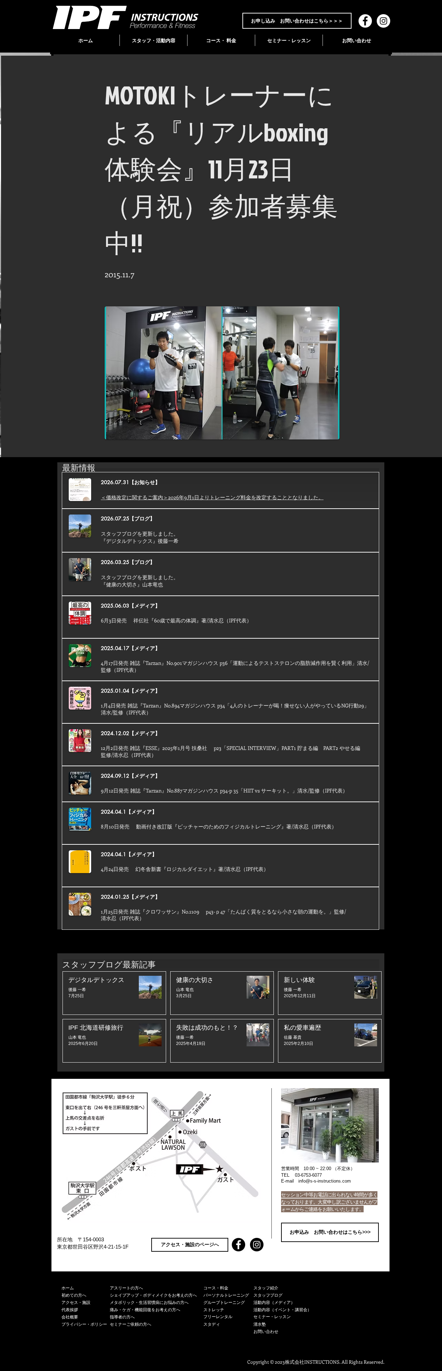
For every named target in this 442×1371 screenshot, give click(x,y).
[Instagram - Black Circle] (256, 1244)
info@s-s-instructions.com (324, 1181)
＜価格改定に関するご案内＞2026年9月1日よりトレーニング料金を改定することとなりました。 (212, 497)
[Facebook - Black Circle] (238, 1244)
